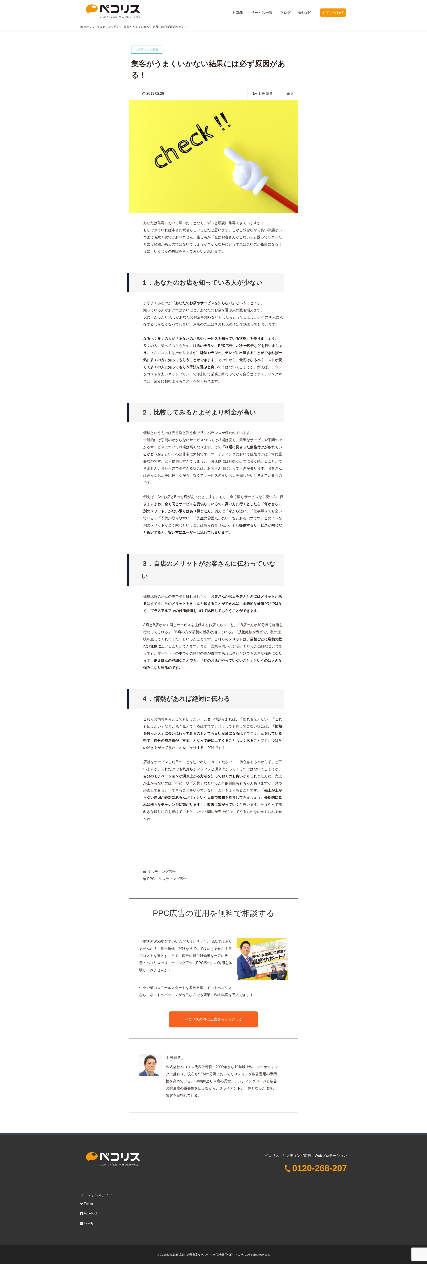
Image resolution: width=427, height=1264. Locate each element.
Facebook (90, 1213)
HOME (238, 12)
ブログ (285, 12)
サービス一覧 (261, 12)
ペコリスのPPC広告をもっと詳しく (213, 1019)
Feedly (88, 1223)
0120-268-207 (319, 1168)
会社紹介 (305, 12)
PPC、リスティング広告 (167, 879)
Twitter (88, 1203)
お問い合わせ (333, 12)
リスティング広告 (161, 872)
